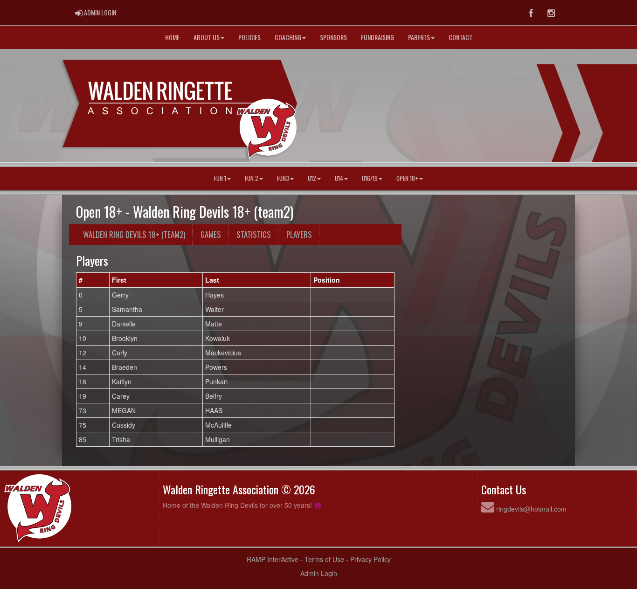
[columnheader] (93, 279)
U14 (339, 178)
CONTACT (460, 37)
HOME (172, 37)
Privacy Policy (370, 559)
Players (299, 234)
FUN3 (283, 178)
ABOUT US (207, 37)
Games (211, 234)
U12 (312, 178)
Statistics (253, 234)
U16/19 (370, 178)
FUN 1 (220, 178)
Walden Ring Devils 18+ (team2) (134, 234)
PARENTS (419, 37)
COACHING (288, 37)
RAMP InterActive (272, 559)
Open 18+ (407, 178)
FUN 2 (251, 178)
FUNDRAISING (377, 37)
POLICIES (249, 37)
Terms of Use (324, 559)
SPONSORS (333, 37)
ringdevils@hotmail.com (531, 508)
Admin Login (318, 573)
